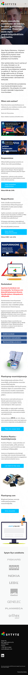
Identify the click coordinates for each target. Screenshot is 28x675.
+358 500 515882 (6, 647)
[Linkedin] (2, 656)
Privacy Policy (21, 666)
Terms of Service (4, 667)
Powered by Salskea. (22, 672)
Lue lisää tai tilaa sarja (12, 466)
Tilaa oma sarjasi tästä (12, 429)
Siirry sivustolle (10, 511)
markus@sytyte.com (6, 649)
